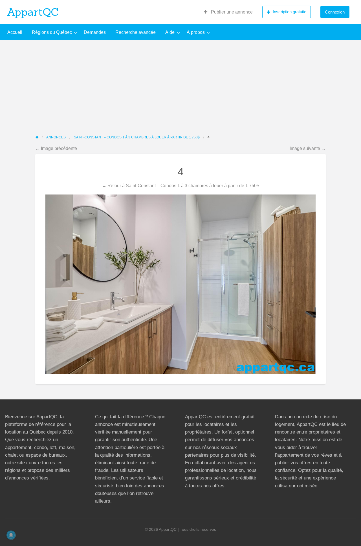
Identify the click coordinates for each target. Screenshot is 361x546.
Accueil (14, 32)
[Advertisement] (180, 82)
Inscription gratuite (289, 11)
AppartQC (33, 12)
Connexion (335, 12)
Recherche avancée (135, 32)
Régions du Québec (52, 32)
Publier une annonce (231, 12)
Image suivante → (308, 148)
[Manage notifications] (11, 535)
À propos (196, 32)
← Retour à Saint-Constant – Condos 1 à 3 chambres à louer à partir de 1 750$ (180, 185)
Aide (170, 32)
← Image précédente (56, 148)
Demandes (95, 32)
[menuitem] (228, 12)
